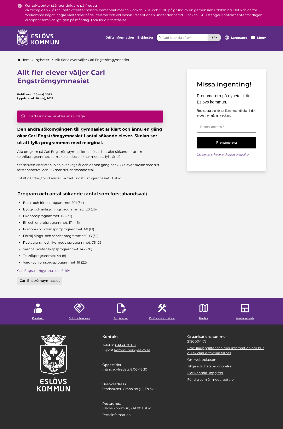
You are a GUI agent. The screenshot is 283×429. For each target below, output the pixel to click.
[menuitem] (119, 38)
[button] (8, 421)
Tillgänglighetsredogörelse (209, 366)
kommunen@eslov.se (132, 350)
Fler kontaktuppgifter (205, 373)
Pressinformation (116, 415)
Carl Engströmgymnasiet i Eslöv (43, 271)
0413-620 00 (125, 345)
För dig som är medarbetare (210, 380)
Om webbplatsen (201, 360)
